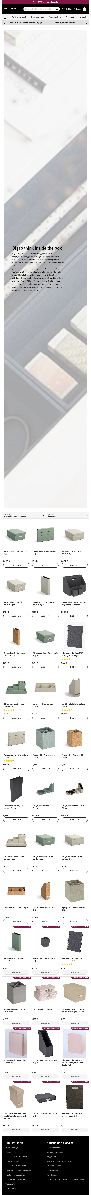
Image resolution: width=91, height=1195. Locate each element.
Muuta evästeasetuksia (15, 1175)
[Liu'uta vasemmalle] (4, 22)
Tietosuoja (10, 1184)
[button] (5, 17)
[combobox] (41, 9)
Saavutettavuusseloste (15, 1179)
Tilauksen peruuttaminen (16, 1157)
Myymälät (70, 17)
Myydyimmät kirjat (18, 17)
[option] (26, 22)
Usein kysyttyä (11, 1148)
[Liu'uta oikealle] (86, 22)
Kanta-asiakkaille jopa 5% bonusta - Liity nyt (26, 23)
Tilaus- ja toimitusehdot (15, 1166)
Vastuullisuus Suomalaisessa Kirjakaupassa (65, 1179)
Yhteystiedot (53, 1170)
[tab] (23, 515)
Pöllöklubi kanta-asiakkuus (59, 1161)
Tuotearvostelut (12, 1188)
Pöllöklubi (83, 17)
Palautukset (10, 1152)
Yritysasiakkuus (54, 1166)
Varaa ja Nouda (12, 1161)
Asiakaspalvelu (55, 17)
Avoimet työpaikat (55, 1152)
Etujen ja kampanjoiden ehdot (18, 1170)
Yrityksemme (52, 1175)
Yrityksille (66, 9)
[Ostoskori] (84, 9)
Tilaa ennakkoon (37, 17)
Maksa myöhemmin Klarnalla (65, 23)
